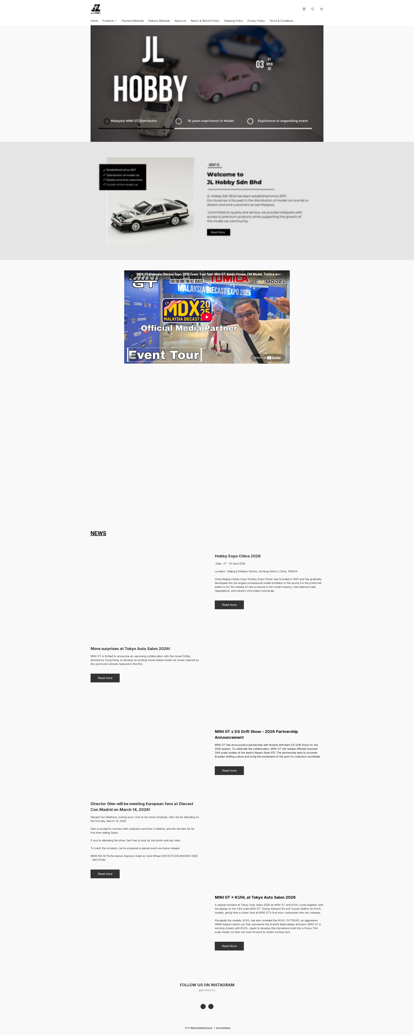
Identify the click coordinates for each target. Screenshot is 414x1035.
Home (94, 20)
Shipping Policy (233, 20)
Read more (229, 604)
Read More (229, 946)
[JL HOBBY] (96, 9)
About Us (180, 20)
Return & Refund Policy (205, 20)
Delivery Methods (159, 20)
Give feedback (223, 1028)
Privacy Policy (256, 20)
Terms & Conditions (281, 20)
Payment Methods (132, 20)
